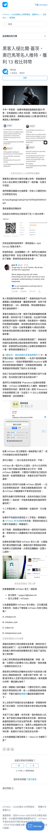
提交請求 (32, 779)
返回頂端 (6, 788)
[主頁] (5, 6)
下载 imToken (41, 4)
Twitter (8, 749)
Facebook (4, 749)
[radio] (18, 766)
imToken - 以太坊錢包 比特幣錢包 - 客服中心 (20, 14)
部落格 (12, 17)
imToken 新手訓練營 (14, 520)
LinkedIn (12, 749)
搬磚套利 (23, 693)
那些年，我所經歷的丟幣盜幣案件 (22, 355)
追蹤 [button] (25, 78)
